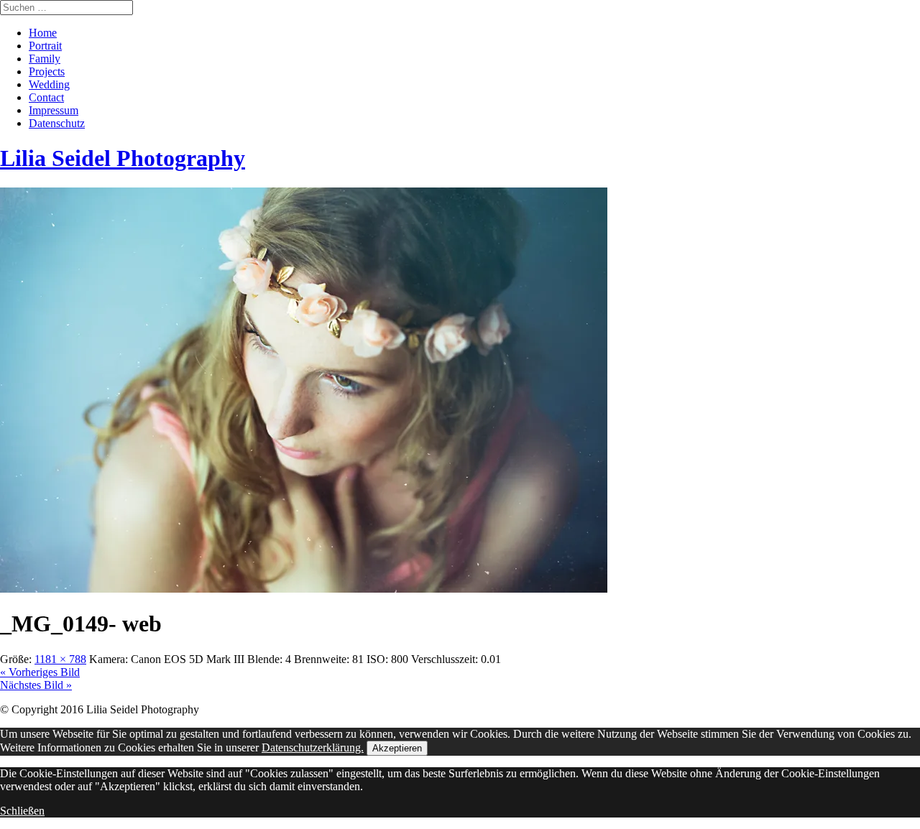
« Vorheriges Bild (40, 672)
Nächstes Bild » (36, 685)
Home (43, 33)
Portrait (45, 46)
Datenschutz (57, 123)
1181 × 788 (60, 659)
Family (44, 58)
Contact (46, 97)
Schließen (22, 811)
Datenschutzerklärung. (313, 747)
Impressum (53, 110)
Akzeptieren (397, 748)
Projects (47, 71)
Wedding (49, 84)
